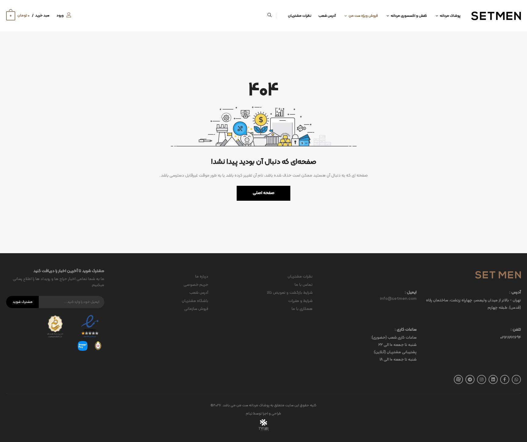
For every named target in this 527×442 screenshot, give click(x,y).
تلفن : (516, 329)
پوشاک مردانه (450, 16)
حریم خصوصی (196, 285)
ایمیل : (411, 292)
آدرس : (515, 292)
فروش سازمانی (196, 309)
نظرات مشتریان (299, 16)
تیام (249, 413)
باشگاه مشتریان (195, 301)
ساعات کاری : (406, 329)
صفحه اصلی (263, 193)
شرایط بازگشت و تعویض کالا (290, 293)
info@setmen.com (398, 299)
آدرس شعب (327, 16)
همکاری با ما (302, 309)
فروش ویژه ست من (363, 16)
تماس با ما (304, 285)
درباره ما (201, 277)
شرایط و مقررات (300, 301)
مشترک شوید (23, 302)
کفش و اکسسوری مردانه (409, 16)
